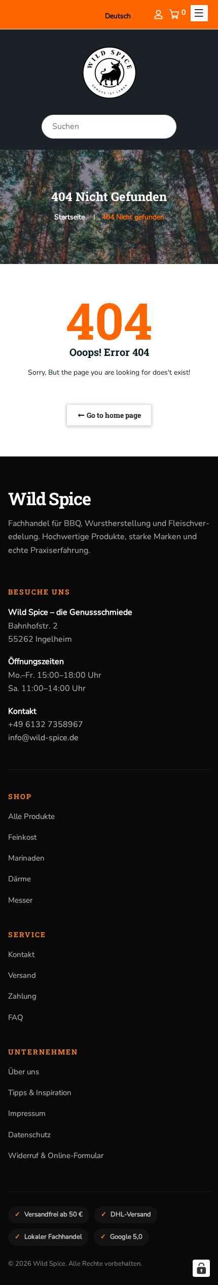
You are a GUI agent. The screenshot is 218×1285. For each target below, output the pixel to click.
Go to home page (113, 415)
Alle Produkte (31, 816)
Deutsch (118, 16)
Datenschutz (29, 1135)
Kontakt (21, 954)
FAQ (15, 1017)
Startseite (69, 217)
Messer (20, 900)
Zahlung (22, 996)
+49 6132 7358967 (45, 724)
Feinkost (22, 837)
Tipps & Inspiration (39, 1093)
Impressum (27, 1113)
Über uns (23, 1072)
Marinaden (26, 858)
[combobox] (109, 127)
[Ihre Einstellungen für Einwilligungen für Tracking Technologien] (201, 1268)
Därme (19, 879)
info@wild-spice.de (43, 737)
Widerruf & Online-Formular (55, 1155)
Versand (22, 975)
